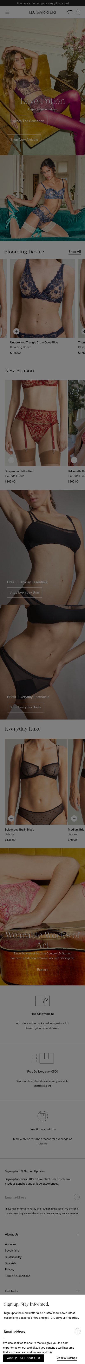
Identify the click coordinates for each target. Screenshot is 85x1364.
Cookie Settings (67, 1357)
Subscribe (76, 1331)
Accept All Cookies (23, 1358)
